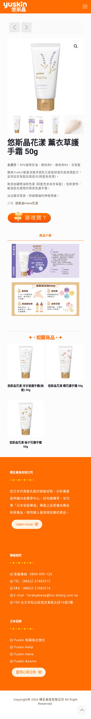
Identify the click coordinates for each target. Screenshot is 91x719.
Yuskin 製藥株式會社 (29, 640)
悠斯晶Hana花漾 (26, 203)
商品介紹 (45, 235)
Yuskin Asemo (25, 661)
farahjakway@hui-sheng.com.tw (52, 595)
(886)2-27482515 (36, 581)
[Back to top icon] (82, 710)
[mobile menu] (85, 6)
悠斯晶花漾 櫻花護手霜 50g (65, 385)
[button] (76, 46)
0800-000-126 (41, 574)
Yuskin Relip (23, 647)
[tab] (45, 236)
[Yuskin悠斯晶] (15, 6)
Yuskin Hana (23, 654)
